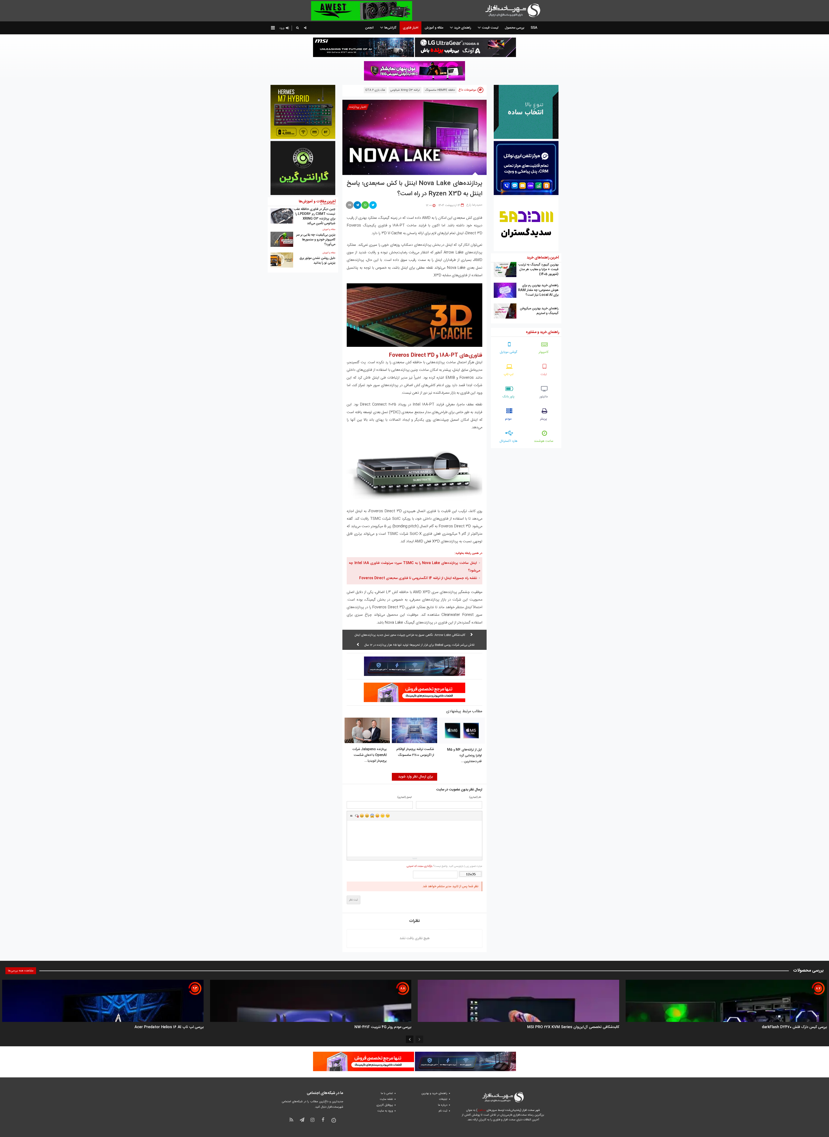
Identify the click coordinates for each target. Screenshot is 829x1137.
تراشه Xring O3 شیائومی (405, 90)
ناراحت (382, 815)
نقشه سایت (386, 1099)
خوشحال (367, 815)
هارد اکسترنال (508, 441)
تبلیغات (443, 1099)
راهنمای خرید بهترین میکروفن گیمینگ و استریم (539, 311)
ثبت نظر (353, 900)
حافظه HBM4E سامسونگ (440, 90)
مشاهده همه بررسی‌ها (20, 970)
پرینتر (543, 419)
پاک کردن (356, 815)
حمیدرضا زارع (474, 205)
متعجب (372, 815)
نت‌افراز (481, 1110)
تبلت (544, 374)
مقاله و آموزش (329, 229)
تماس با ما (387, 1093)
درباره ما (442, 1105)
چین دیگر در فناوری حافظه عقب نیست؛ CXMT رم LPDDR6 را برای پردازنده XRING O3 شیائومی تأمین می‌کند (314, 216)
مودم (508, 419)
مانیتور (543, 396)
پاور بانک (508, 396)
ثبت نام (443, 1110)
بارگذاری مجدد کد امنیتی (419, 866)
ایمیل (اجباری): (404, 797)
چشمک (387, 815)
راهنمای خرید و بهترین (434, 1093)
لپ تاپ (508, 374)
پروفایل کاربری (385, 1105)
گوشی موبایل (508, 352)
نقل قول (351, 815)
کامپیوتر (544, 352)
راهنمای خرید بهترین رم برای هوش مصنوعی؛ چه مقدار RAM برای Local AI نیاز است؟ (538, 290)
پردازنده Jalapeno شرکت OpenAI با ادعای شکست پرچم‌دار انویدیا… (369, 755)
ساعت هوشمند (543, 441)
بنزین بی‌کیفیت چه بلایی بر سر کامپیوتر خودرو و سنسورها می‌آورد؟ (315, 239)
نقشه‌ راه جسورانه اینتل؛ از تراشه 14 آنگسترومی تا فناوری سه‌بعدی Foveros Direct (418, 578)
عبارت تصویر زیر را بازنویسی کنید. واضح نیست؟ (444, 866)
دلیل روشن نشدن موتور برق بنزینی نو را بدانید (317, 260)
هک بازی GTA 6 (375, 90)
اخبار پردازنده (357, 107)
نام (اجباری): (475, 797)
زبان (377, 815)
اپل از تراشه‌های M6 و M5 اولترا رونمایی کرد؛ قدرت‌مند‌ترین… (464, 755)
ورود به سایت (385, 1110)
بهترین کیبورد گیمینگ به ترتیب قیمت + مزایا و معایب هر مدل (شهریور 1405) (538, 269)
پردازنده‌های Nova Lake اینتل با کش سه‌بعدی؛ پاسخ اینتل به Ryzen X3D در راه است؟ (414, 188)
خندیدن (361, 815)
